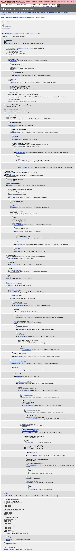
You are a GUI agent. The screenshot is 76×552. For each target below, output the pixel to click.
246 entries (32, 33)
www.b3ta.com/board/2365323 (28, 424)
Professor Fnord (14, 82)
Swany (4, 36)
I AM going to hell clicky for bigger (6, 27)
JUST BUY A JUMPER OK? (46, 6)
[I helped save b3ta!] (5, 43)
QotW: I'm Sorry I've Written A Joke (26, 12)
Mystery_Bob (18, 146)
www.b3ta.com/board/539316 (30, 431)
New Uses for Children (21, 17)
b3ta (3, 9)
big (13, 131)
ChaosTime (9, 43)
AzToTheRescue (20, 152)
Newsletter (65, 12)
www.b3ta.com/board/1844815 (24, 382)
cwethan (8, 112)
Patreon (3, 14)
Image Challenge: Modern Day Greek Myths (49, 12)
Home (2, 17)
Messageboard (10, 17)
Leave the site (71, 1)
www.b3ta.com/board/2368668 (18, 362)
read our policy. (22, 2)
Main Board (4, 12)
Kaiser (8, 533)
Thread (42, 17)
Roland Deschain (13, 101)
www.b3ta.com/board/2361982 (14, 283)
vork (11, 214)
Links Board (11, 12)
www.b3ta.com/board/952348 (28, 395)
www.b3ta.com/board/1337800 (32, 410)
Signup (33, 9)
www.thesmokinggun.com (24, 48)
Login (27, 9)
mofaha (18, 251)
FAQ (70, 12)
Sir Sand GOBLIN (22, 161)
